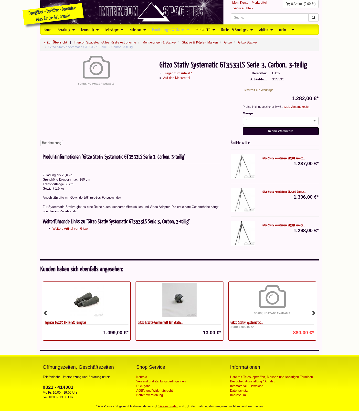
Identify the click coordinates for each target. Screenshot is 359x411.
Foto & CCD (203, 29)
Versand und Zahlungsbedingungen (161, 381)
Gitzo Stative (247, 42)
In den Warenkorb (280, 131)
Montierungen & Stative (169, 29)
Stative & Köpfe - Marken (200, 42)
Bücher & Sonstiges (235, 29)
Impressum (238, 395)
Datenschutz (239, 390)
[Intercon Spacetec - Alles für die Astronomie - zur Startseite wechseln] (131, 12)
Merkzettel (259, 2)
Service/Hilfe (242, 8)
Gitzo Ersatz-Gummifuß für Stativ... (117, 322)
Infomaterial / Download (246, 386)
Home (47, 29)
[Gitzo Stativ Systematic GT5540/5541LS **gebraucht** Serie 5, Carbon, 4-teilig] (229, 300)
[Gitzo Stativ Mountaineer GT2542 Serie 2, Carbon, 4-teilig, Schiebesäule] (243, 166)
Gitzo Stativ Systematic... (203, 322)
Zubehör (136, 29)
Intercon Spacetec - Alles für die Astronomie (105, 42)
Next (313, 313)
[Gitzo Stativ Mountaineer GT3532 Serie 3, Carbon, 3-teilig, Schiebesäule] (243, 233)
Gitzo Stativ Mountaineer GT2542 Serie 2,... (284, 158)
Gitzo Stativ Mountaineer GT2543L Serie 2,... (284, 192)
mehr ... (284, 29)
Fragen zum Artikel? (177, 73)
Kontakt (141, 377)
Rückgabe (143, 386)
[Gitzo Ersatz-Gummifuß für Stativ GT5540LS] (136, 300)
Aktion (264, 29)
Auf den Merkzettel (176, 78)
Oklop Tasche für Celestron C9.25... (302, 322)
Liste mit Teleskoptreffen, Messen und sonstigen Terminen (271, 377)
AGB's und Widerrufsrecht (154, 390)
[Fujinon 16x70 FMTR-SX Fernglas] (43, 300)
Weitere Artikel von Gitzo (70, 228)
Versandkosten (168, 406)
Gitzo (228, 42)
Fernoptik (88, 29)
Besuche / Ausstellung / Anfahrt (252, 381)
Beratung (64, 29)
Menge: (248, 113)
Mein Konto (240, 2)
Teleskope (112, 29)
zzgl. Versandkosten (297, 106)
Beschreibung (51, 143)
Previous (45, 313)
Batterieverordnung (149, 395)
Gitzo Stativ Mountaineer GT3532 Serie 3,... (284, 225)
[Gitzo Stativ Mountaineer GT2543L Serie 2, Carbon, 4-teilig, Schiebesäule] (243, 200)
